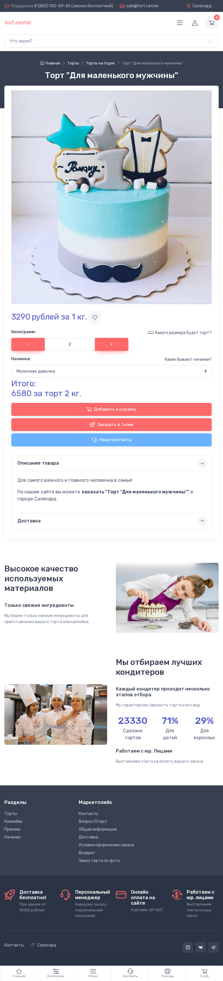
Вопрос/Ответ (93, 821)
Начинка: (21, 358)
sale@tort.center (142, 5)
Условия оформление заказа (106, 845)
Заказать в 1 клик (115, 424)
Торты (10, 813)
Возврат (87, 852)
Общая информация (98, 829)
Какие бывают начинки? (188, 359)
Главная (53, 63)
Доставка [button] (29, 521)
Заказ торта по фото (99, 860)
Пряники (12, 829)
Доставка (88, 837)
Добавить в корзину (115, 409)
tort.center (18, 22)
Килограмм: (23, 331)
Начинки (12, 837)
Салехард (202, 5)
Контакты (88, 813)
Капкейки (13, 821)
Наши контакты (115, 439)
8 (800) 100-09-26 (52, 5)
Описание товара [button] (38, 463)
